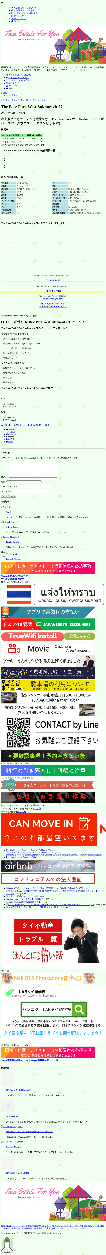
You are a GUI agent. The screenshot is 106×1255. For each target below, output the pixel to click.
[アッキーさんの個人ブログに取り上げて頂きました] (48, 666)
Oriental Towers (12, 527)
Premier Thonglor (13, 542)
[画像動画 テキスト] (48, 573)
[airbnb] (48, 871)
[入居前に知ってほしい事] (10, 896)
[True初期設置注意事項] (12, 902)
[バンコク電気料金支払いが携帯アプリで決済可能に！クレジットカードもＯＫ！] (21, 891)
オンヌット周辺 (11, 425)
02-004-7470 (53, 280)
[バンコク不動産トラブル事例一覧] (18, 907)
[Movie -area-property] (48, 654)
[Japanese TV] (48, 629)
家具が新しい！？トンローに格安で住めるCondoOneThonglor (29, 1132)
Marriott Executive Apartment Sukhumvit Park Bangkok (29, 855)
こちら (25, 805)
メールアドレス (9, 486)
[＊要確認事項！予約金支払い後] (48, 761)
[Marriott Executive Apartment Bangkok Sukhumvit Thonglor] (33, 852)
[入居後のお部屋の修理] (48, 802)
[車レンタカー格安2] (48, 715)
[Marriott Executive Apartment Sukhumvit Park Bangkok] (77, 855)
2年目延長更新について (15, 1116)
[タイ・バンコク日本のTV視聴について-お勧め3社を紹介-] (15, 888)
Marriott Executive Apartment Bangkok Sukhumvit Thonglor (31, 850)
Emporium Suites (13, 857)
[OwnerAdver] (53, 605)
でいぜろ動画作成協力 (12, 579)
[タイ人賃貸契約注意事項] (48, 790)
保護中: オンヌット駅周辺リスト (18, 1090)
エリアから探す (8, 582)
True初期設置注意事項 (28, 902)
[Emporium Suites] (30, 857)
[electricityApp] (48, 617)
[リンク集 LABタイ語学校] (53, 1042)
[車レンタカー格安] (48, 703)
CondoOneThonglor (13, 1147)
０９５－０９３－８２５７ (53, 306)
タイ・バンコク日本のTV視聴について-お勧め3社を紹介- (51, 888)
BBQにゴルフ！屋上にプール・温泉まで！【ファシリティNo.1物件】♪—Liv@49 (56, 904)
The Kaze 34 (11, 554)
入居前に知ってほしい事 (26, 896)
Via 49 (8, 512)
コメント (5, 477)
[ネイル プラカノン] (48, 983)
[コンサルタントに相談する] (12, 899)
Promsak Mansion (13, 559)
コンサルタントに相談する (31, 899)
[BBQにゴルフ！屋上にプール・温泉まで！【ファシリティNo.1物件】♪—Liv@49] (12, 904)
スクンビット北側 (41, 425)
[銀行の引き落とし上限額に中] (48, 776)
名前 (4, 482)
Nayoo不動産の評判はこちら (16, 576)
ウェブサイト (7, 491)
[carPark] (48, 690)
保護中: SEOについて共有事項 (17, 1173)
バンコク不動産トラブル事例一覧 (47, 907)
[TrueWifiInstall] (48, 642)
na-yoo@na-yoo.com (53, 298)
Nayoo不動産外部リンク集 (44, 1060)
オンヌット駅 (25, 425)
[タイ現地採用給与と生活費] (48, 678)
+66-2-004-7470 (53, 291)
